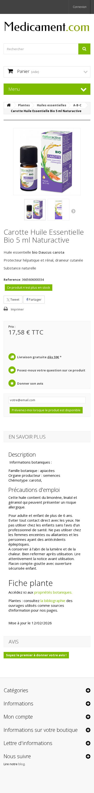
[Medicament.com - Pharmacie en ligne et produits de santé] (47, 24)
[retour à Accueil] (8, 105)
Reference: (12, 279)
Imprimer (17, 309)
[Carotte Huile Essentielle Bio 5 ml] (35, 209)
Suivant (73, 211)
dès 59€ (53, 357)
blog (21, 764)
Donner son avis (30, 383)
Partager (34, 299)
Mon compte (18, 716)
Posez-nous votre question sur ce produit (51, 370)
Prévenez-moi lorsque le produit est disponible (46, 410)
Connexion (80, 7)
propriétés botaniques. (53, 592)
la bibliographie (52, 600)
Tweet (14, 299)
